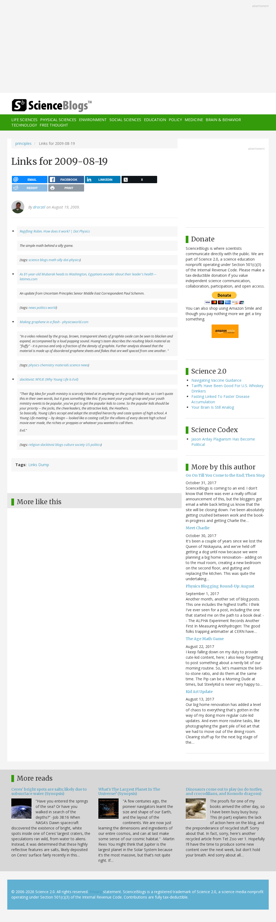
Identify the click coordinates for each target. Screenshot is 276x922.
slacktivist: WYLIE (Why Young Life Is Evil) (49, 379)
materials (62, 365)
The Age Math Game (205, 638)
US (88, 444)
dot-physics (71, 260)
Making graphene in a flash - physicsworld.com (54, 322)
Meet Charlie (197, 527)
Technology (24, 125)
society (80, 444)
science (34, 260)
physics (34, 365)
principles (23, 143)
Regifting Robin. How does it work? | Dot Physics (55, 231)
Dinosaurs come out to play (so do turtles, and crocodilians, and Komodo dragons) (224, 791)
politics (42, 307)
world (52, 307)
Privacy (95, 891)
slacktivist (47, 444)
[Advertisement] (138, 47)
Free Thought (54, 125)
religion (34, 444)
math (52, 260)
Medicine (194, 119)
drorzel (39, 207)
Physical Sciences (58, 119)
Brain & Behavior (223, 119)
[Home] (53, 105)
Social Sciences (125, 119)
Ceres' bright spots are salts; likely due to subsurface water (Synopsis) (49, 791)
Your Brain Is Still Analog (212, 407)
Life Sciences (24, 119)
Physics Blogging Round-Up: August (220, 586)
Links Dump (38, 464)
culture (69, 444)
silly (60, 260)
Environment (93, 119)
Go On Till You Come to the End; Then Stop (225, 475)
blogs (44, 260)
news (32, 307)
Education (155, 119)
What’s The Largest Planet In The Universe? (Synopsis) (129, 791)
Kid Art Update (199, 691)
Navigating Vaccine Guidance (216, 380)
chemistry (47, 365)
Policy (175, 119)
